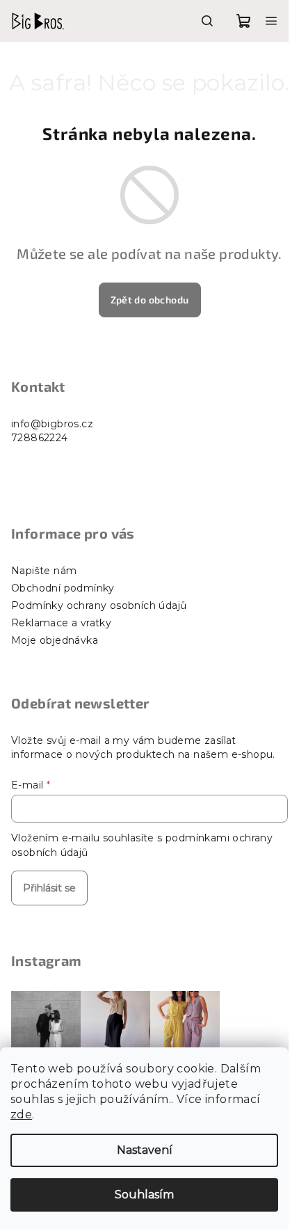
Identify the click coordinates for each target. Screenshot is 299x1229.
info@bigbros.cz (52, 424)
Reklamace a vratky (61, 623)
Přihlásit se (49, 888)
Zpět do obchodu (150, 300)
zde (21, 1114)
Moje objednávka (54, 640)
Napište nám (43, 570)
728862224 (39, 437)
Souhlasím (144, 1194)
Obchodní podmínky (63, 588)
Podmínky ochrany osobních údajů (98, 605)
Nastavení (144, 1150)
